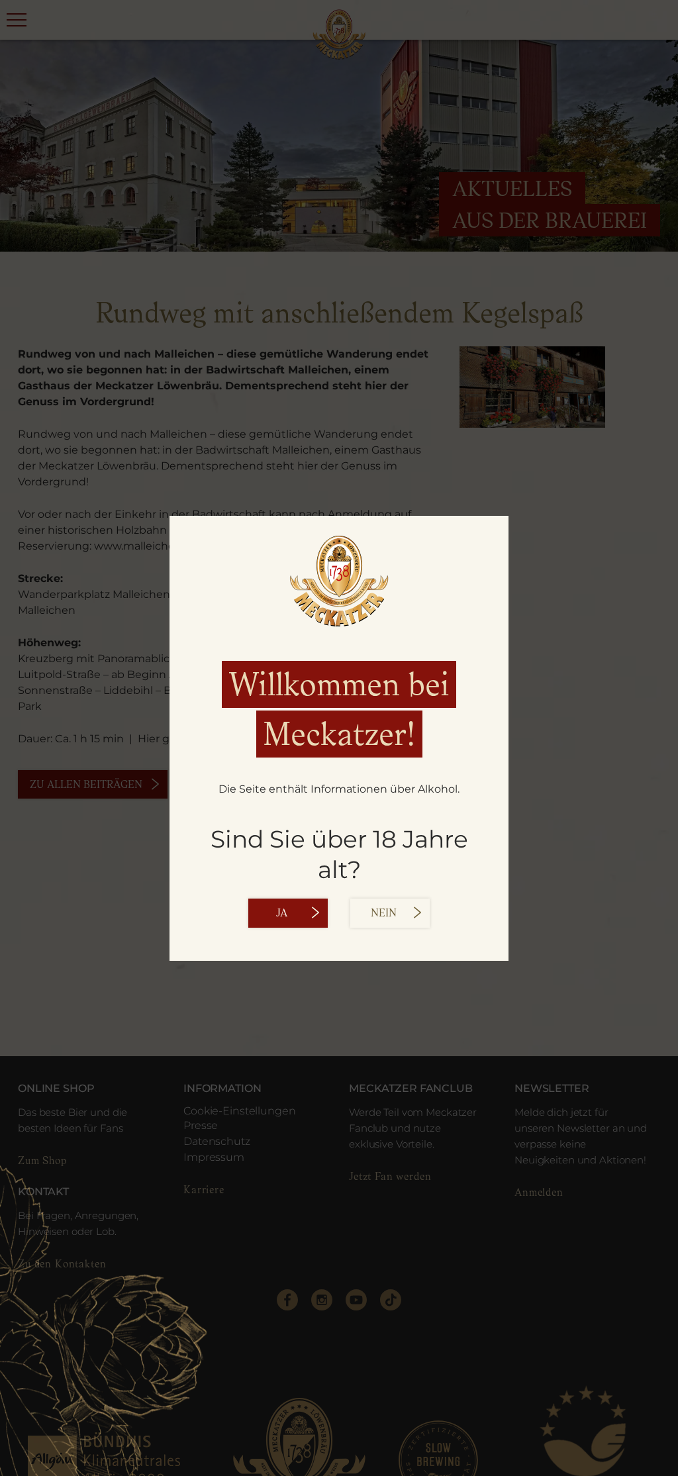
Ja (281, 913)
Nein (384, 913)
